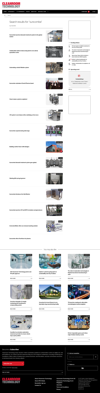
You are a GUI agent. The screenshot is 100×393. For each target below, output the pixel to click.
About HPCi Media (40, 381)
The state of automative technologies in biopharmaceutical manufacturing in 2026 (81, 51)
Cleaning (60, 78)
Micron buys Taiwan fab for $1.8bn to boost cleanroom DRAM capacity (80, 56)
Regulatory (60, 94)
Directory (34, 11)
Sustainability (29, 254)
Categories (11, 11)
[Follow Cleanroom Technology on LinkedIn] (82, 368)
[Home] (5, 15)
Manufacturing (59, 126)
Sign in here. (14, 367)
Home (5, 11)
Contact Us (38, 385)
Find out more (5, 372)
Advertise (59, 385)
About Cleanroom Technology (43, 378)
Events (28, 11)
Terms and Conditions (63, 387)
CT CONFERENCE (20, 11)
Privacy (59, 389)
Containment (59, 31)
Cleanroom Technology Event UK (66, 378)
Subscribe (84, 11)
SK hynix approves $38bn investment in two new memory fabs (81, 46)
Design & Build (59, 47)
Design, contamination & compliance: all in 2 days (81, 64)
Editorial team (42, 11)
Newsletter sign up (40, 383)
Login (93, 11)
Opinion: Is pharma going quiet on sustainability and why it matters (79, 60)
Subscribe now (8, 363)
